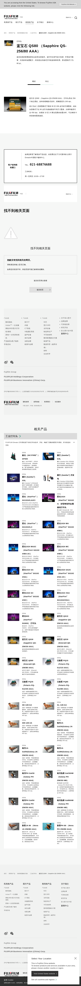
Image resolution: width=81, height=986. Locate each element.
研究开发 (64, 327)
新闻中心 (65, 334)
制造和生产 (48, 331)
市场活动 (7, 344)
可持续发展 (65, 324)
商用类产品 (12, 33)
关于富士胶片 (66, 318)
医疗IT (27, 322)
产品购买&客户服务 (11, 341)
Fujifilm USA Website (68, 4)
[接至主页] (11, 17)
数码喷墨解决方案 (22, 33)
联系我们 (47, 401)
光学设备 (47, 328)
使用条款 (37, 401)
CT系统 (27, 328)
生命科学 (47, 354)
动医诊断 (28, 341)
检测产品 (47, 341)
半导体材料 (48, 335)
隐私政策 (26, 401)
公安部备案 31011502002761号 (33, 391)
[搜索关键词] (75, 17)
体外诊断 (28, 338)
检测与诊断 (29, 344)
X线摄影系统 (29, 331)
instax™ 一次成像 (12, 325)
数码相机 (9, 322)
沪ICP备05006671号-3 (11, 391)
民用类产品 (8, 884)
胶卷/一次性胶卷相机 (12, 903)
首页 (5, 33)
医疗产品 (27, 884)
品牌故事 (64, 321)
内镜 (26, 325)
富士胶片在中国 (67, 331)
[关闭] (75, 958)
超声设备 (28, 335)
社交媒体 (58, 401)
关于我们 (65, 884)
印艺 (45, 322)
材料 (45, 350)
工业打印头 (33, 33)
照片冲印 (47, 325)
